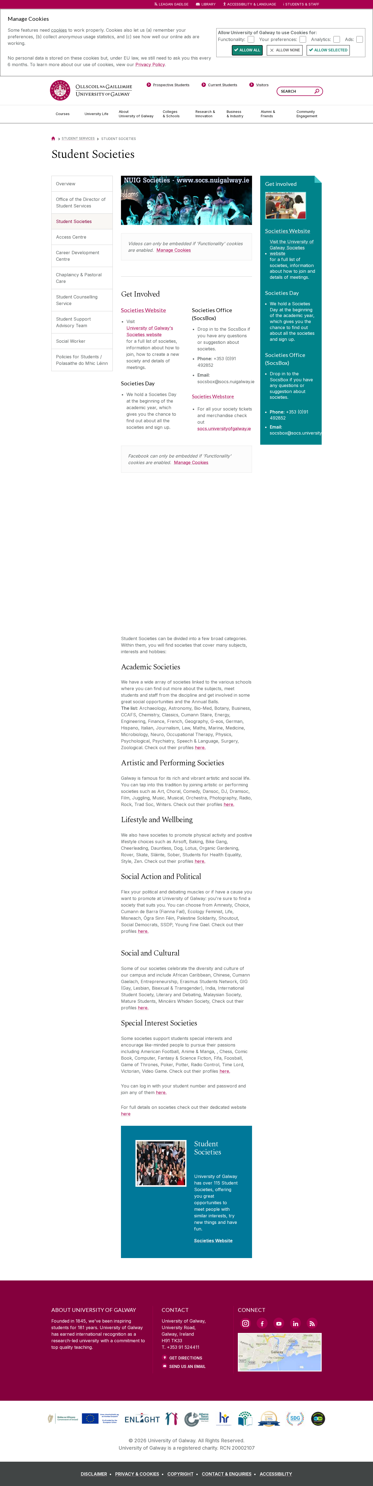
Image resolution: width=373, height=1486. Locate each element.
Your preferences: (278, 39)
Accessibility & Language (251, 4)
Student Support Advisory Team (73, 322)
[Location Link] (280, 1368)
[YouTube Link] (278, 1323)
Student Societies (74, 221)
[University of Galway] (91, 90)
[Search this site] (316, 92)
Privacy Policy (150, 64)
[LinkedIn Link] (295, 1323)
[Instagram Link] (245, 1323)
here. (200, 747)
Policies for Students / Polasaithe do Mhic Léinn (82, 360)
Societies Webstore (213, 396)
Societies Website (143, 310)
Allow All (249, 50)
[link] (82, 1419)
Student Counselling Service (76, 300)
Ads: (349, 39)
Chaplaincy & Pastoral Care (79, 278)
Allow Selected (330, 50)
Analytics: (321, 39)
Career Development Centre (77, 256)
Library (209, 4)
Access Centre (71, 237)
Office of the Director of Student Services (81, 203)
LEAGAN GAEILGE (173, 4)
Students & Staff (302, 4)
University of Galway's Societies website (149, 331)
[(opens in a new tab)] (83, 1423)
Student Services (78, 138)
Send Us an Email (187, 1366)
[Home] (53, 138)
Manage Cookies (173, 250)
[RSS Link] (312, 1323)
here (126, 1113)
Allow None (288, 50)
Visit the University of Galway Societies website (292, 247)
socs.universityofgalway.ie (224, 428)
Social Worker (70, 341)
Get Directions (185, 1358)
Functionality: (231, 39)
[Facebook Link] (262, 1323)
